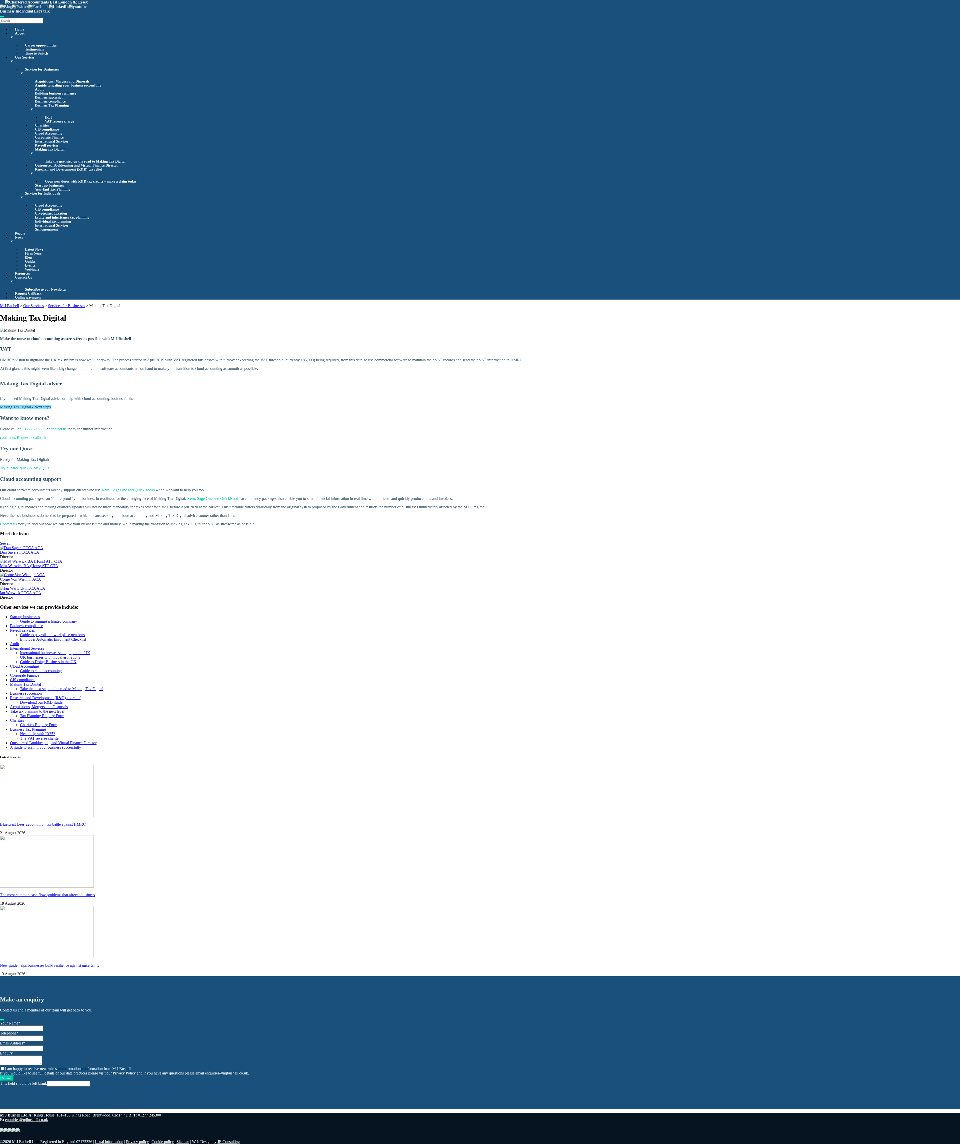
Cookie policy (163, 1141)
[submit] (2, 1020)
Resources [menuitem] (22, 273)
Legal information (109, 1141)
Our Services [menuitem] (22, 59)
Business (7, 11)
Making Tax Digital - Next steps (25, 407)
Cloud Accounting (24, 666)
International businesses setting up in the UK (55, 653)
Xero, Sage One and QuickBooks (128, 490)
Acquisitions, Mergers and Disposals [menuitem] (62, 81)
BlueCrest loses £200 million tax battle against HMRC (43, 824)
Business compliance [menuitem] (50, 101)
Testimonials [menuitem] (34, 49)
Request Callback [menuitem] (28, 293)
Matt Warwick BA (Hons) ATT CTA (29, 566)
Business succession (26, 693)
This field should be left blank (23, 1083)
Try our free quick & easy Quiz (24, 468)
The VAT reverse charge (39, 738)
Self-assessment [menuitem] (46, 229)
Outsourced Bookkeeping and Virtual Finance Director (53, 743)
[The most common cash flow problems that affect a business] (47, 886)
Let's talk (42, 11)
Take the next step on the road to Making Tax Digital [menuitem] (85, 161)
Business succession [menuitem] (49, 97)
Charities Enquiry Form (38, 725)
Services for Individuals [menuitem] (40, 195)
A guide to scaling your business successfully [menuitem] (68, 85)
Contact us (8, 524)
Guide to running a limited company (48, 621)
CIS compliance (22, 680)
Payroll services (22, 630)
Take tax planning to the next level (37, 711)
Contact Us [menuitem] (21, 279)
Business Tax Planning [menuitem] (49, 107)
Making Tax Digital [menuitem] (47, 151)
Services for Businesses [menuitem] (39, 71)
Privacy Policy (124, 1073)
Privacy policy (137, 1141)
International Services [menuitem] (51, 141)
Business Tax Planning (28, 729)
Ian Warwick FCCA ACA (20, 593)
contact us (58, 429)
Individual (24, 11)
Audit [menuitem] (39, 89)
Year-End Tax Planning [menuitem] (52, 189)
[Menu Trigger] (2, 17)
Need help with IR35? (37, 734)
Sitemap (182, 1141)
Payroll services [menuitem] (46, 145)
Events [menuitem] (30, 265)
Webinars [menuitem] (32, 269)
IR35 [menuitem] (48, 117)
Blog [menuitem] (28, 257)
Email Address (12, 1043)
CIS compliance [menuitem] (47, 129)
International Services (27, 648)
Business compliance (26, 626)
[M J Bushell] (46, 2)
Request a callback (31, 437)
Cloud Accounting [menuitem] (48, 133)
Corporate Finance (24, 675)
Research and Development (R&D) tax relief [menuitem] (66, 171)
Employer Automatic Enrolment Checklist (53, 639)
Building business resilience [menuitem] (55, 93)
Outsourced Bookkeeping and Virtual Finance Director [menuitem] (76, 165)
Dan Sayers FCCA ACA (19, 552)
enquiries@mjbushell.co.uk (226, 1073)
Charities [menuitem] (42, 125)
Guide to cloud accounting (41, 671)
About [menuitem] (17, 35)
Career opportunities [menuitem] (40, 45)
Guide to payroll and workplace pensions (52, 635)
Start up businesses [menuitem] (49, 185)
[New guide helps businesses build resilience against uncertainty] (47, 957)
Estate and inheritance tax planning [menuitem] (62, 217)
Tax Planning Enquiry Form (42, 716)
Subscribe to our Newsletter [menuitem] (46, 289)
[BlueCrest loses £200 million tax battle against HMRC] (47, 816)
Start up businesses (25, 617)
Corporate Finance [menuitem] (49, 137)
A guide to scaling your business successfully (45, 747)
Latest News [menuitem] (34, 249)
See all (5, 543)
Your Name (10, 1023)
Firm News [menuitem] (33, 253)
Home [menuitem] (19, 29)
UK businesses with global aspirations (50, 657)
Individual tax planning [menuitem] (53, 221)
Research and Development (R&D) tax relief (45, 698)
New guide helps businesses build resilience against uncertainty (50, 965)
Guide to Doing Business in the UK (48, 662)
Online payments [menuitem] (28, 297)
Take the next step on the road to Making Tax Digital (61, 689)
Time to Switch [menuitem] (36, 53)
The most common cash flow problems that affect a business (47, 895)
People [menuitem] (20, 233)
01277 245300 (34, 429)
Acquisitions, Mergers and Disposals (39, 707)
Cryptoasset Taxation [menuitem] (51, 213)
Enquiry (6, 1053)
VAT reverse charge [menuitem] (59, 121)
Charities (17, 720)
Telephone (9, 1033)
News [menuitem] (16, 239)
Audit (14, 644)
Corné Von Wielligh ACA (20, 579)
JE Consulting (229, 1141)
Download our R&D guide (41, 702)
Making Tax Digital (25, 684)
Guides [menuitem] (30, 261)
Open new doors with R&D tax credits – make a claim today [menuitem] (90, 181)
